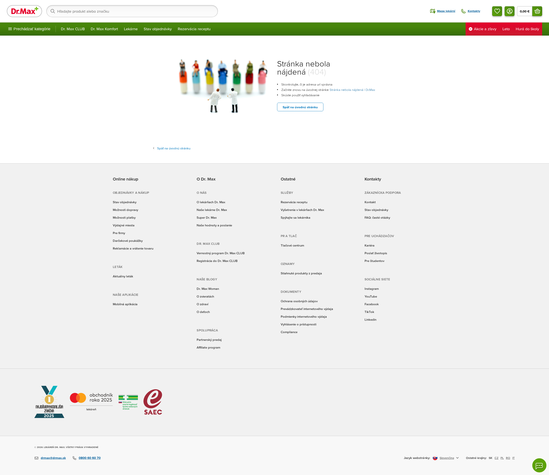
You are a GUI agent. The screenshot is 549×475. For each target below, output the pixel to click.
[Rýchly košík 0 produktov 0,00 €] (537, 11)
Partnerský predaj (209, 339)
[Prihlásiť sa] (509, 11)
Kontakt (370, 202)
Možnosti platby (124, 217)
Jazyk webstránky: (417, 458)
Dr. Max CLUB (73, 29)
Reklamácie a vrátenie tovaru (133, 248)
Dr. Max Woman (208, 288)
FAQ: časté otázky (377, 217)
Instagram (372, 288)
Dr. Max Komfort (104, 29)
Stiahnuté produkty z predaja (301, 273)
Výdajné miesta (123, 225)
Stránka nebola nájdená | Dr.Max (352, 90)
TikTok (369, 312)
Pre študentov (374, 261)
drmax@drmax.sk (53, 458)
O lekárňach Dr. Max (211, 202)
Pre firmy (119, 233)
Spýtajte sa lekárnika (295, 217)
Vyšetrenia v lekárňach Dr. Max (302, 210)
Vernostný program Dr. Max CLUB (221, 253)
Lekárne (131, 29)
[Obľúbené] (497, 11)
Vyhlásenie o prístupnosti (298, 324)
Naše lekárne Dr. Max (212, 210)
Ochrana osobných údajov (299, 301)
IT (513, 458)
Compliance (289, 332)
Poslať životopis (376, 253)
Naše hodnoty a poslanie (214, 225)
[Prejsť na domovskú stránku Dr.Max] (24, 11)
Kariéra (369, 245)
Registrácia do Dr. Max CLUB (217, 261)
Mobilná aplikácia (125, 304)
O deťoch (203, 312)
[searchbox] (132, 11)
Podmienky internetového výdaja (304, 316)
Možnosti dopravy (125, 210)
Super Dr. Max (207, 217)
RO (508, 458)
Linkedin (370, 319)
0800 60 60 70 (90, 458)
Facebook (372, 304)
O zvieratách (205, 296)
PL (502, 458)
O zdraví (202, 304)
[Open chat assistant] (539, 465)
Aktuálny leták (123, 276)
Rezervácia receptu (194, 29)
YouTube (371, 296)
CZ (496, 458)
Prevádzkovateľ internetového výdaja (307, 309)
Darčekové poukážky (128, 240)
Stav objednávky (158, 29)
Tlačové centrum (292, 245)
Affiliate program (208, 347)
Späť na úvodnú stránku (300, 107)
